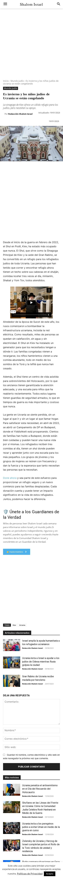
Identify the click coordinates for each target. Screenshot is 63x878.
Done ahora (10, 477)
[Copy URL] (59, 167)
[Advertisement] (31, 48)
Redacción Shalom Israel (20, 113)
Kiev (14, 625)
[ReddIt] (38, 167)
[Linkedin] (31, 167)
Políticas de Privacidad (30, 873)
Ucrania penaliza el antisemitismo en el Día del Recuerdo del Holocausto (40, 789)
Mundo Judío (17, 80)
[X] (10, 167)
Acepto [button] (49, 873)
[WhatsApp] (24, 167)
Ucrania (22, 625)
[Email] (45, 167)
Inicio (6, 80)
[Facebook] (3, 167)
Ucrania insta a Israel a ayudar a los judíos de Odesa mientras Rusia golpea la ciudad (40, 661)
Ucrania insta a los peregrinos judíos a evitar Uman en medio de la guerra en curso (41, 827)
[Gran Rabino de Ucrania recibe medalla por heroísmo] (11, 681)
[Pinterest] (17, 167)
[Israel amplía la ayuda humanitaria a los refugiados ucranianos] (11, 645)
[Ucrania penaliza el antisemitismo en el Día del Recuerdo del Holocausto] (11, 790)
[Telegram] (52, 167)
